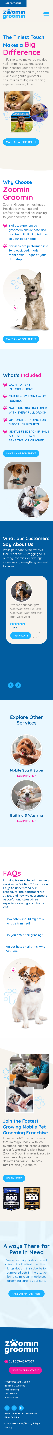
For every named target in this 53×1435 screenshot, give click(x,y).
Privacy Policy (31, 1423)
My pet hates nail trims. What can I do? (26, 949)
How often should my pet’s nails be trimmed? (25, 921)
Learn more (14, 1178)
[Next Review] (18, 685)
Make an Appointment (21, 142)
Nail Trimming (11, 1389)
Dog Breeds (11, 1393)
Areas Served (11, 1397)
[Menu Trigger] (46, 13)
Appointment (13, 3)
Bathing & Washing (14, 1385)
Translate (20, 635)
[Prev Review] (10, 685)
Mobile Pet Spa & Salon (17, 1381)
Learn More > (26, 775)
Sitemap (8, 1427)
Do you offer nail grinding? (24, 935)
